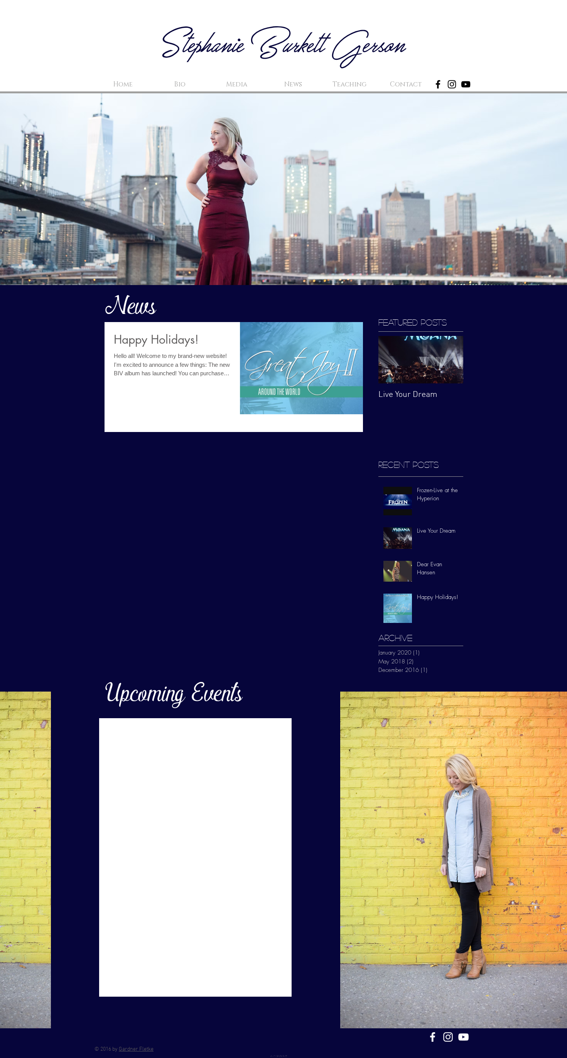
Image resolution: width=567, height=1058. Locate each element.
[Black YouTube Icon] (465, 84)
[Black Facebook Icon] (438, 84)
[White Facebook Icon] (432, 1037)
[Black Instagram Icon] (451, 84)
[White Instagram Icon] (448, 1037)
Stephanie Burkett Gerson (283, 47)
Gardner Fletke (136, 1049)
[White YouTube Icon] (463, 1037)
